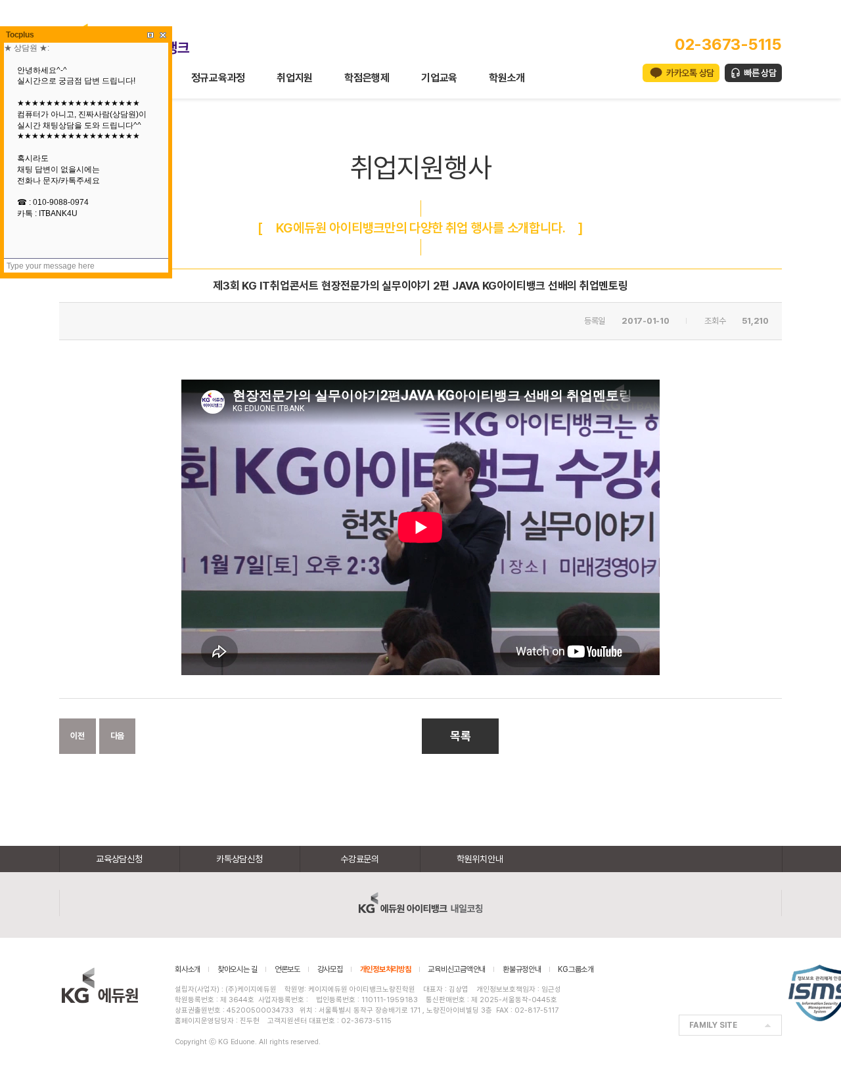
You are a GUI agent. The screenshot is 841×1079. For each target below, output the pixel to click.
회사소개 (187, 969)
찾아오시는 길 (237, 969)
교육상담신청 (119, 859)
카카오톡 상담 (690, 73)
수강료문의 (359, 859)
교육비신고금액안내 (457, 969)
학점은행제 (367, 78)
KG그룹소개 (576, 969)
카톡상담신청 (239, 859)
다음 (117, 736)
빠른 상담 (760, 73)
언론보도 (287, 969)
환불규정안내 (522, 969)
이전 (77, 736)
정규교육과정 (218, 78)
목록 (460, 736)
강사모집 (330, 969)
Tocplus (20, 34)
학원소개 (507, 78)
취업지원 (295, 78)
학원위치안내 (480, 859)
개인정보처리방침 (385, 969)
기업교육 (439, 78)
